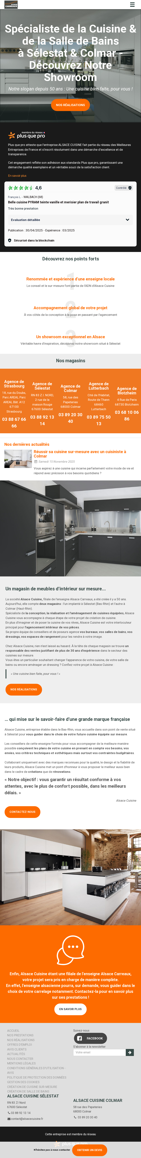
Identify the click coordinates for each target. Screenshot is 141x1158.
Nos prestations (20, 1035)
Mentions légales (21, 1063)
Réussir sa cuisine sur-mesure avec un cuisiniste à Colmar (80, 453)
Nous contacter (20, 1059)
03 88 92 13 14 (20, 1113)
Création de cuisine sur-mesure (32, 1087)
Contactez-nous (22, 812)
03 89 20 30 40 (87, 1117)
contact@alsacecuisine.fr (27, 1119)
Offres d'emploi (19, 1044)
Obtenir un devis (89, 1150)
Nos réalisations (23, 689)
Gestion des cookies (23, 1082)
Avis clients (16, 1049)
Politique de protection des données (36, 1077)
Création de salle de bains (28, 1091)
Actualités (16, 1054)
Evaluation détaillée (25, 220)
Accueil (13, 1030)
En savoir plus (17, 175)
